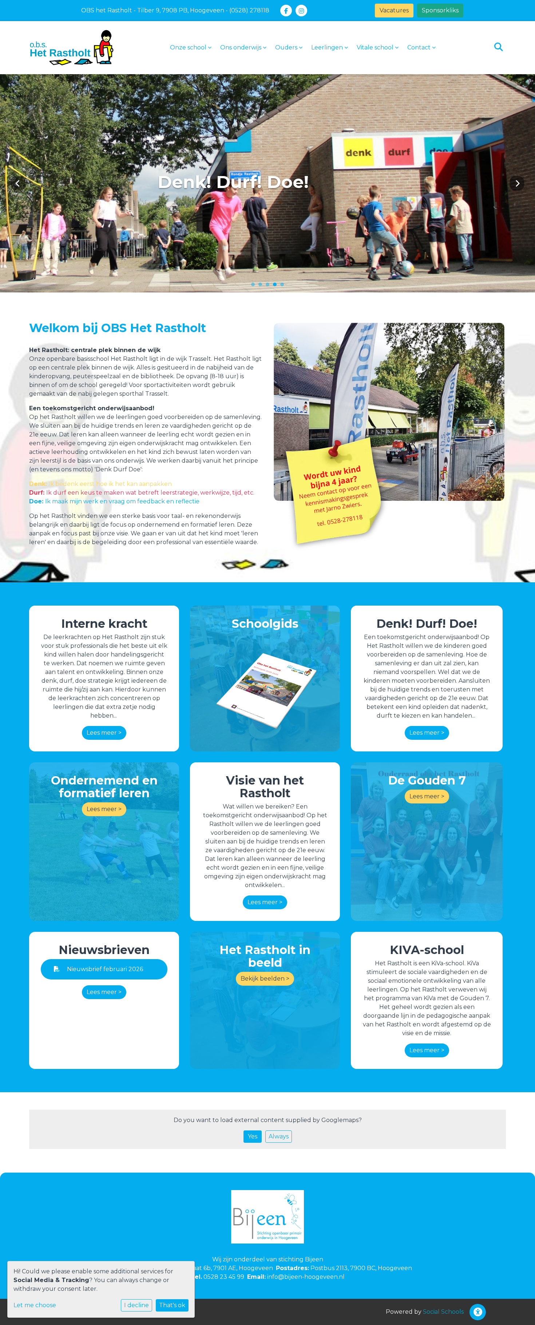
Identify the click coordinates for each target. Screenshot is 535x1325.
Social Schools (443, 1311)
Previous (18, 183)
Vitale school (376, 47)
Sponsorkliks (440, 10)
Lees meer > (104, 732)
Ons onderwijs (241, 47)
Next (517, 183)
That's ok (172, 1305)
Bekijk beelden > (265, 978)
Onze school (189, 47)
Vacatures (394, 10)
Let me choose (34, 1305)
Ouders (287, 47)
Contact (419, 47)
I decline (136, 1305)
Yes (252, 1136)
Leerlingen (327, 47)
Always (279, 1136)
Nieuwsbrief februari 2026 (104, 969)
